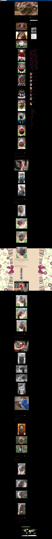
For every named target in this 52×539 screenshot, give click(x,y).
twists (32, 67)
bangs (32, 50)
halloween (32, 59)
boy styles (36, 50)
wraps (25, 334)
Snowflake (22, 48)
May (31, 120)
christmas (17, 153)
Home (20, 520)
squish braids (31, 66)
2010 (31, 126)
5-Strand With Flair (34, 90)
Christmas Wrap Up (17, 17)
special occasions (34, 65)
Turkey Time (22, 444)
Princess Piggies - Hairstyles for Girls (33, 23)
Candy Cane (21, 124)
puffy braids (31, 63)
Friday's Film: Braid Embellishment (19, 156)
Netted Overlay (16, 459)
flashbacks (31, 57)
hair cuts (37, 58)
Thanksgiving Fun (24, 453)
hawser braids (36, 59)
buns (31, 52)
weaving (32, 69)
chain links (35, 52)
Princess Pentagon (34, 83)
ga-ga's (34, 58)
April (31, 121)
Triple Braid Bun (16, 202)
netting (23, 518)
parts (37, 61)
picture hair (32, 62)
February (32, 123)
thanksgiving (17, 456)
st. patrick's (35, 66)
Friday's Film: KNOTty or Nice (33, 101)
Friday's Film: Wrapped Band (18, 337)
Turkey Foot (23, 435)
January (32, 124)
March (32, 122)
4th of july (31, 49)
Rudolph (16, 149)
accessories (36, 49)
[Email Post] (25, 415)
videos (27, 199)
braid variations (18, 199)
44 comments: (22, 415)
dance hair (34, 55)
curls (30, 55)
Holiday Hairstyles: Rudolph (34, 76)
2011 (31, 125)
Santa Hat (22, 61)
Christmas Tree (18, 86)
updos (37, 67)
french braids (18, 334)
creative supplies (33, 54)
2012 (31, 108)
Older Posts (27, 520)
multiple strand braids (23, 199)
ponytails (21, 334)
